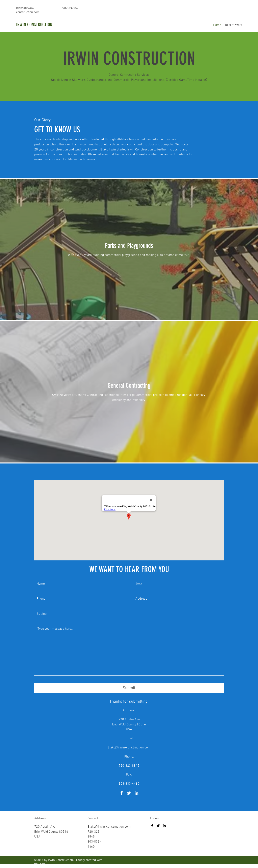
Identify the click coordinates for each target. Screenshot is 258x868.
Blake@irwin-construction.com (28, 10)
